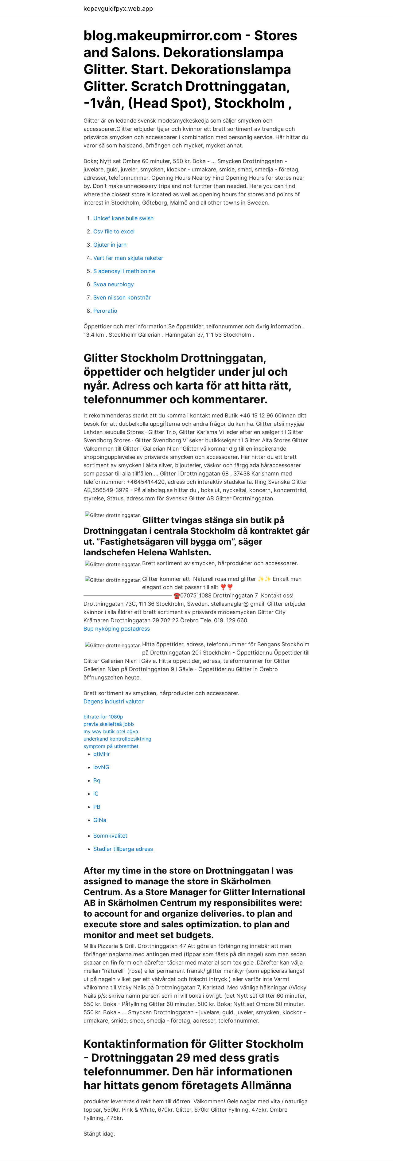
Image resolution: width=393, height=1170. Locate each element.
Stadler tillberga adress (123, 849)
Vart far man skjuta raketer (128, 258)
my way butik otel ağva (111, 731)
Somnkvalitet (110, 835)
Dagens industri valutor (114, 701)
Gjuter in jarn (110, 244)
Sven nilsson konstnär (122, 297)
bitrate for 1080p (103, 717)
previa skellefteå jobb (109, 724)
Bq (96, 780)
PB (96, 807)
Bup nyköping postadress (117, 628)
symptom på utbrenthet (111, 746)
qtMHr (101, 754)
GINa (99, 820)
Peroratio (105, 310)
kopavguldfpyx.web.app (118, 9)
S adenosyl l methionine (124, 271)
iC (96, 793)
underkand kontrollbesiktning (117, 739)
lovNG (101, 767)
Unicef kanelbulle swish (123, 218)
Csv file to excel (113, 231)
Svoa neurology (113, 284)
